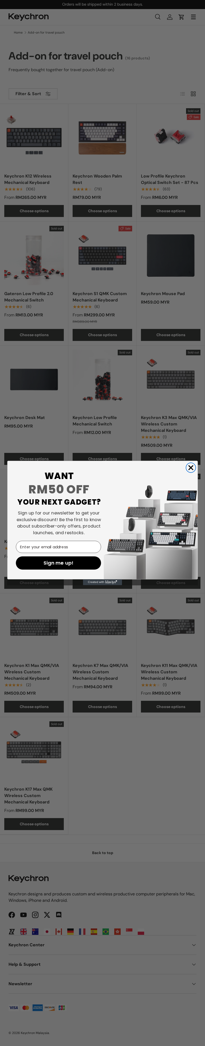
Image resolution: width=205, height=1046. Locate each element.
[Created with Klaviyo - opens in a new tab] (102, 582)
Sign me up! (58, 563)
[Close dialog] (191, 468)
